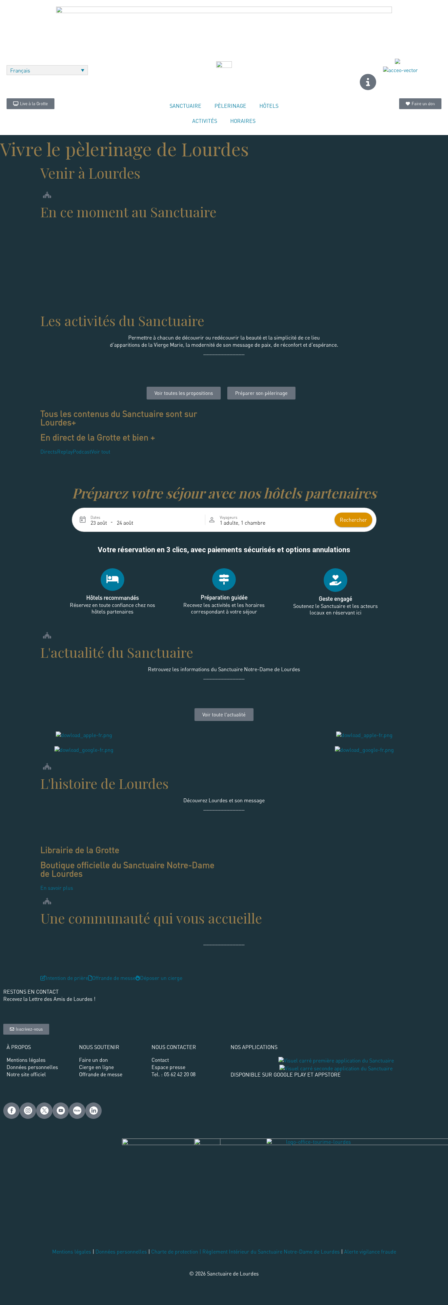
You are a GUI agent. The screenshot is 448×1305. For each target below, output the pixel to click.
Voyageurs (228, 517)
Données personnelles (121, 1251)
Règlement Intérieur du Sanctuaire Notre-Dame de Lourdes (271, 1251)
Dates (95, 517)
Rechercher (353, 519)
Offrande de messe (100, 1074)
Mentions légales (71, 1251)
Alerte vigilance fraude (370, 1251)
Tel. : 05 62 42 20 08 (173, 1074)
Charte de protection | (176, 1251)
